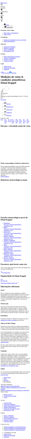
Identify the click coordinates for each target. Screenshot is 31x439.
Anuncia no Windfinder (10, 58)
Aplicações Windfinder (9, 46)
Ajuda (7, 25)
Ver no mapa (6, 73)
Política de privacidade (9, 68)
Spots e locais (7, 34)
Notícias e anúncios (9, 59)
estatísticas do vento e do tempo (8, 320)
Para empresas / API (9, 51)
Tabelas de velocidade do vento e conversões (15, 40)
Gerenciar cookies (8, 61)
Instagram (23, 428)
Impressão (6, 69)
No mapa (3, 99)
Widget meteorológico (9, 41)
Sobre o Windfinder (9, 49)
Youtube (23, 430)
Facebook (13, 73)
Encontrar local (6, 272)
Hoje (2, 119)
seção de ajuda (4, 374)
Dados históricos (5, 176)
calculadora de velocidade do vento (9, 365)
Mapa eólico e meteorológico (11, 33)
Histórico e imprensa (9, 48)
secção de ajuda (5, 342)
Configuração (9, 27)
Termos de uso (7, 66)
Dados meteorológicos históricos (12, 56)
